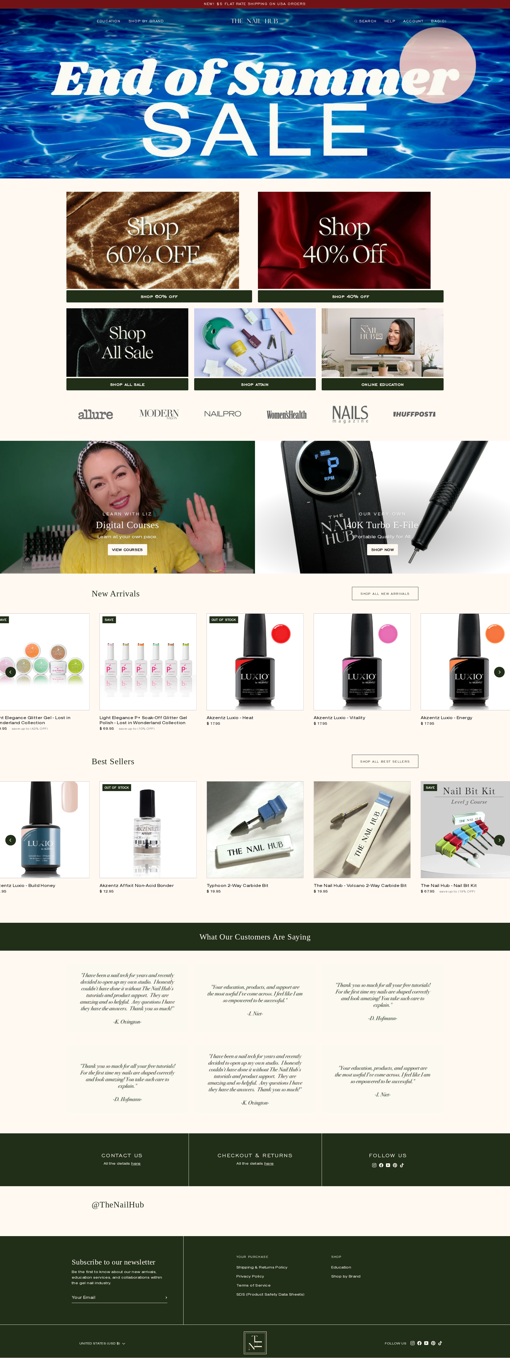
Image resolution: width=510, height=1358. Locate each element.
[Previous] (10, 672)
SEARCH (365, 22)
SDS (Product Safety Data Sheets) (270, 1294)
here (136, 1163)
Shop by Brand (146, 21)
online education (383, 384)
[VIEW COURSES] (127, 507)
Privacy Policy (250, 1276)
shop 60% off (159, 296)
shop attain (255, 384)
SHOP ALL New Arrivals (385, 594)
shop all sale (127, 384)
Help (390, 21)
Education (108, 21)
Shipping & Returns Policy (262, 1267)
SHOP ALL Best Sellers (385, 761)
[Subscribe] (166, 1298)
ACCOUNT (413, 21)
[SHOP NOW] (382, 507)
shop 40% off (350, 296)
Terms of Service (253, 1285)
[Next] (499, 672)
